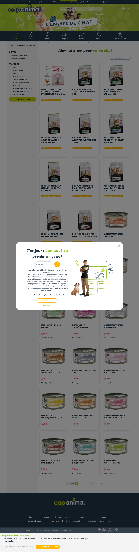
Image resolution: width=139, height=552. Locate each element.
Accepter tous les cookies (47, 547)
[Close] (119, 246)
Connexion (47, 305)
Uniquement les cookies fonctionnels (17, 547)
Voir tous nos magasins (47, 300)
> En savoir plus (8, 541)
